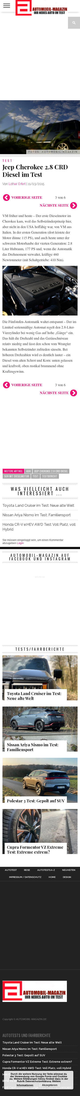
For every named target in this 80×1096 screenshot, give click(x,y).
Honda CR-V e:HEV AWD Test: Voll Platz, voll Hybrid (39, 526)
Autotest (11, 870)
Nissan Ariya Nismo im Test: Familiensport (36, 515)
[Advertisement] (40, 56)
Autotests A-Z (46, 870)
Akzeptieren (49, 1085)
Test (35, 476)
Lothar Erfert (17, 184)
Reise (27, 870)
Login (20, 543)
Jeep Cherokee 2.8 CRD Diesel (51, 471)
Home (52, 877)
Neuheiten (68, 870)
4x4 (28, 471)
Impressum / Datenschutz (25, 877)
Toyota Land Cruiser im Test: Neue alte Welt (38, 505)
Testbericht (49, 476)
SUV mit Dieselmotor (16, 476)
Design (67, 877)
